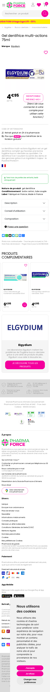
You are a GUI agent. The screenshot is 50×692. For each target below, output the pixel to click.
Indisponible (33, 97)
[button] (4, 5)
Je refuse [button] (30, 673)
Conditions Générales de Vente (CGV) (18, 527)
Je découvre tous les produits (25, 365)
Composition (11, 218)
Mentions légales (9, 531)
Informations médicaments (13, 517)
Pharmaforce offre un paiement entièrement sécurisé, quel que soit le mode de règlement (24, 563)
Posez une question (17, 226)
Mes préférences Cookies (12, 541)
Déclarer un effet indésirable (13, 524)
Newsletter (6, 514)
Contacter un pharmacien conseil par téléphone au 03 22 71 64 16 (25, 464)
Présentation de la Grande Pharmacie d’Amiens (22, 481)
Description (11, 203)
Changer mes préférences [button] (30, 680)
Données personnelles (11, 534)
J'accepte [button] (30, 668)
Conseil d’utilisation (15, 211)
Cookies (5, 537)
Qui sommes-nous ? (10, 460)
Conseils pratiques (10, 521)
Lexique (5, 504)
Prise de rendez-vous (10, 511)
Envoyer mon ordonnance (13, 507)
